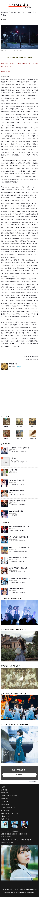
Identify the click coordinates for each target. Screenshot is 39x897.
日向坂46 (16, 840)
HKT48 (26, 834)
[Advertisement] (19, 394)
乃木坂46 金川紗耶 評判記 (17, 480)
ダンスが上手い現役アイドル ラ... (19, 537)
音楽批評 (6, 438)
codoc (35, 781)
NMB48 (20, 834)
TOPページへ (7, 816)
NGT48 (3, 837)
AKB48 (3, 834)
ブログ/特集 (33, 438)
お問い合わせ (7, 810)
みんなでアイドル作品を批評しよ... (19, 448)
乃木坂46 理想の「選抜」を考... (18, 568)
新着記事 (6, 426)
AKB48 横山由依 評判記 (16, 490)
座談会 (33, 426)
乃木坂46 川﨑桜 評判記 (16, 588)
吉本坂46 (23, 840)
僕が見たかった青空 (7, 843)
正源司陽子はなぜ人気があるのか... (19, 578)
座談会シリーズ (6, 799)
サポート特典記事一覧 (8, 807)
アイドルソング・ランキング (10, 796)
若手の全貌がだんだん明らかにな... (19, 557)
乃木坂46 (4, 840)
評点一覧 (19, 438)
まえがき (19, 426)
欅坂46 (10, 840)
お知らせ (13, 458)
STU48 (9, 837)
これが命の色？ (14, 470)
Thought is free (30, 892)
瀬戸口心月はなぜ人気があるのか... (19, 526)
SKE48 (9, 834)
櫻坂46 (4, 19)
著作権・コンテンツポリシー (11, 813)
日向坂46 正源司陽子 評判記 (17, 501)
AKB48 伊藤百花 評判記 (16, 511)
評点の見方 (4, 793)
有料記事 (19, 367)
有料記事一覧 (13, 364)
